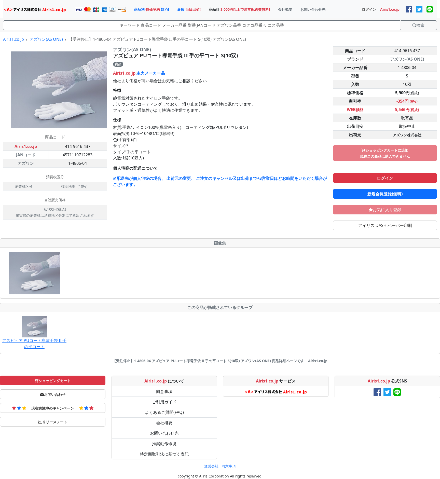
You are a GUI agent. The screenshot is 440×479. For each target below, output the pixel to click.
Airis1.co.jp (13, 39)
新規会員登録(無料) (385, 194)
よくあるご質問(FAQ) (164, 412)
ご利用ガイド (164, 402)
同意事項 (164, 391)
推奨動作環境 (164, 443)
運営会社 (211, 466)
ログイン (385, 178)
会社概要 (164, 423)
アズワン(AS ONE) (46, 39)
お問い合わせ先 (164, 433)
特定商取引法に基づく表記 (164, 454)
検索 (420, 25)
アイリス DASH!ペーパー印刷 (385, 225)
